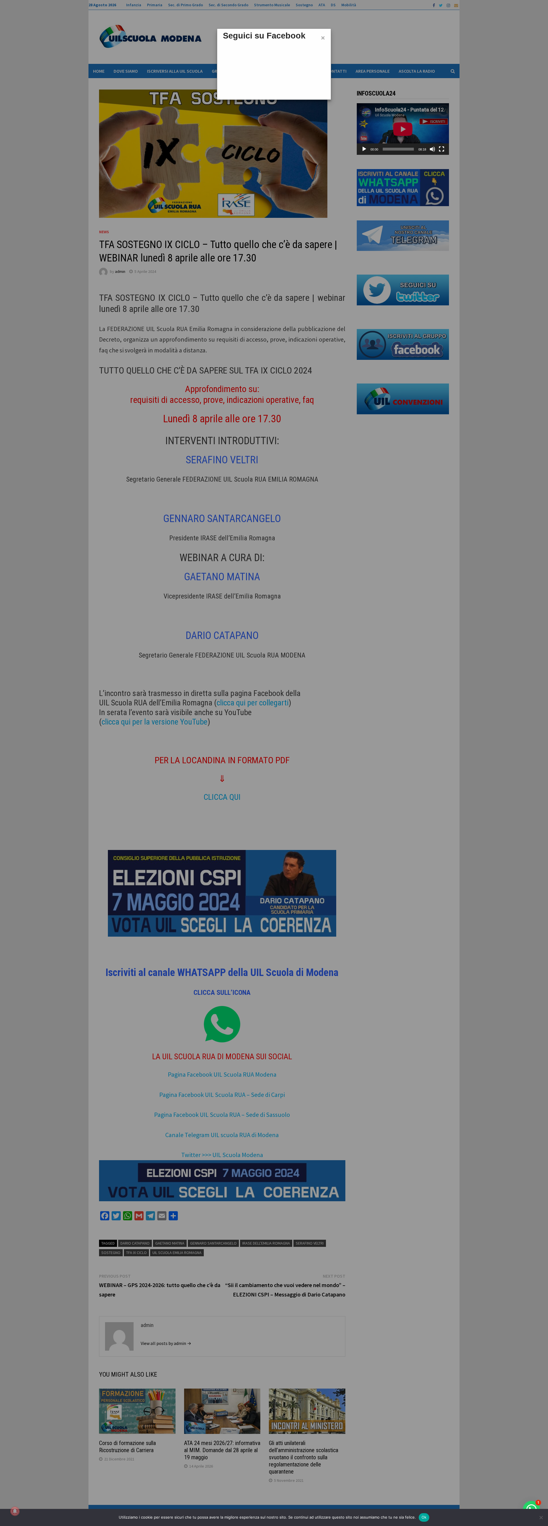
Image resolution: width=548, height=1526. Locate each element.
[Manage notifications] (14, 1511)
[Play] (364, 149)
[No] (541, 1517)
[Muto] (432, 149)
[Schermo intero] (441, 149)
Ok (424, 1517)
